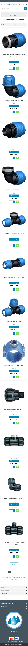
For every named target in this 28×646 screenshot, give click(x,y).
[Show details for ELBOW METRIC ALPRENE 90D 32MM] (14, 86)
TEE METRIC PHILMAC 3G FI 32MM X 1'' (14, 455)
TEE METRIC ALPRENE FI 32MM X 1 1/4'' (14, 233)
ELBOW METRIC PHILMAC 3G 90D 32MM (14, 498)
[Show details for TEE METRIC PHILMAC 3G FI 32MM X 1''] (14, 441)
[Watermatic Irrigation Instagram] (14, 631)
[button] (14, 68)
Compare (14, 564)
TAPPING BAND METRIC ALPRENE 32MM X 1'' (14, 365)
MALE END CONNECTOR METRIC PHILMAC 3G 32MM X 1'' (14, 410)
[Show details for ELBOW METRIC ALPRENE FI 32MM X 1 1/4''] (14, 176)
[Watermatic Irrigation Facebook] (11, 631)
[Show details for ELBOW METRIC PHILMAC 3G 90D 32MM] (14, 485)
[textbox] (14, 8)
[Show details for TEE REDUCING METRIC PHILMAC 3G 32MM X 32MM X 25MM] (14, 529)
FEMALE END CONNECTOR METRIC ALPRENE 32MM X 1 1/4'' (14, 55)
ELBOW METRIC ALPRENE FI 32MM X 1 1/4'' (14, 190)
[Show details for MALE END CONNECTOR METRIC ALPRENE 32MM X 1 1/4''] (14, 130)
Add (17, 68)
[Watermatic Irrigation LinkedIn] (16, 631)
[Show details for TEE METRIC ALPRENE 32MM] (14, 307)
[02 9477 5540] (23, 4)
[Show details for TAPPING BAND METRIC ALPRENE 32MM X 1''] (14, 351)
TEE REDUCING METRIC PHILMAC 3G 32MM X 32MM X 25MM (14, 543)
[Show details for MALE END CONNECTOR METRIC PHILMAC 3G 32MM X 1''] (14, 395)
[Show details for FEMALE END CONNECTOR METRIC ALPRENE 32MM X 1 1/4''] (14, 40)
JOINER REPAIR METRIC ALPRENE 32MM (14, 277)
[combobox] (11, 68)
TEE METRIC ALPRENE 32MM (14, 321)
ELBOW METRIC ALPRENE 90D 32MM (14, 100)
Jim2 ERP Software (20, 635)
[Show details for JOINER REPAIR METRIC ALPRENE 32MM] (14, 264)
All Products (6, 13)
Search (25, 8)
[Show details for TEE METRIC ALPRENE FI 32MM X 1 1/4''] (14, 220)
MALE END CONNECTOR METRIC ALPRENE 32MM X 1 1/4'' (14, 145)
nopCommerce (12, 635)
